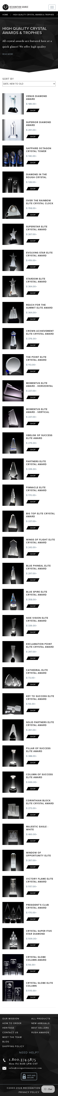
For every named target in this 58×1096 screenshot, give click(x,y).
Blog (5, 1041)
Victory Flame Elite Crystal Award (39, 880)
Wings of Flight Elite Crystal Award (40, 541)
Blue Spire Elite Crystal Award (36, 593)
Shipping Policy (13, 1046)
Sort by (8, 79)
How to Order (12, 1023)
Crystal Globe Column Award (36, 958)
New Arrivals (40, 1023)
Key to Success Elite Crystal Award (40, 697)
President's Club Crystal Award (37, 906)
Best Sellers (40, 1028)
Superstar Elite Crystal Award (36, 228)
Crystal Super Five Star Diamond (39, 932)
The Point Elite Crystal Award (36, 358)
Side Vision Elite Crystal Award (37, 619)
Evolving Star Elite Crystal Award (39, 254)
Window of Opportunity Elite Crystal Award (38, 855)
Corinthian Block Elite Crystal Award (40, 802)
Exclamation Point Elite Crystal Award (40, 645)
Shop (32, 110)
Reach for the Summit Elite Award (39, 306)
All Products (40, 1018)
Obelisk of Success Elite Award (39, 437)
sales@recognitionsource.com (25, 1068)
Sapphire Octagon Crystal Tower (38, 150)
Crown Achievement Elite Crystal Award (40, 332)
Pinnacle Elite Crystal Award (36, 489)
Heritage (8, 1028)
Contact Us (10, 1032)
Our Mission (10, 1018)
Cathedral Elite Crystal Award (37, 671)
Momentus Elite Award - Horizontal (39, 384)
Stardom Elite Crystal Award (36, 280)
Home (5, 15)
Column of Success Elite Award (39, 776)
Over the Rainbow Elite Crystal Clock (39, 202)
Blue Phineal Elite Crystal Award (38, 567)
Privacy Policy (29, 1092)
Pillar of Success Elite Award (38, 750)
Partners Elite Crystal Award (36, 463)
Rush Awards (40, 1032)
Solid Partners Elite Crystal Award (40, 724)
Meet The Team (12, 1037)
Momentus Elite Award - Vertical (37, 411)
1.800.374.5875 (22, 1059)
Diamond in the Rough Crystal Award (36, 177)
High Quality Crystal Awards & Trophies (33, 15)
